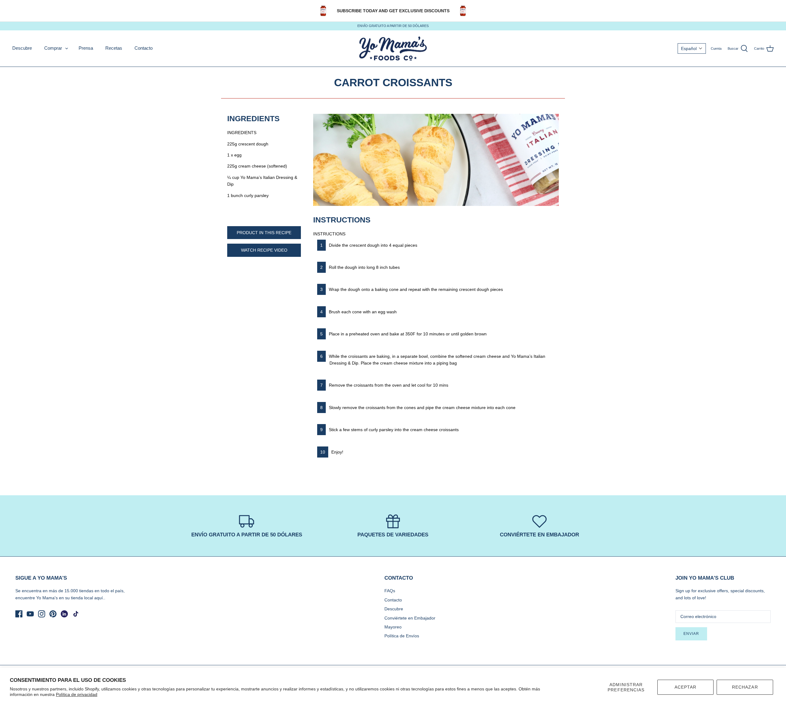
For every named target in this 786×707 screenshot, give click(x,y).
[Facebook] (18, 613)
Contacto (143, 48)
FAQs (389, 590)
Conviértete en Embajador (409, 618)
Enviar (691, 634)
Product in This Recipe (264, 232)
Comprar (53, 48)
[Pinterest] (52, 613)
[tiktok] (75, 613)
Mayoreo (393, 626)
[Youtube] (30, 613)
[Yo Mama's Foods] (393, 49)
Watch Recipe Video (264, 250)
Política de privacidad (76, 694)
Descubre (22, 48)
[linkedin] (64, 613)
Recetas (113, 48)
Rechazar (745, 687)
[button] (692, 48)
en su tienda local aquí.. (82, 597)
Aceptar (686, 687)
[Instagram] (41, 613)
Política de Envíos (401, 635)
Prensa (86, 48)
